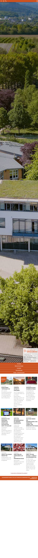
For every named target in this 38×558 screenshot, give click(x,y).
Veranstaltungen (19, 370)
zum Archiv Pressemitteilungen (19, 473)
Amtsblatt (19, 368)
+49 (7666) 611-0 (29, 356)
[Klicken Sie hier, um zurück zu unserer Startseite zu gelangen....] (30, 352)
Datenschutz (33, 478)
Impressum (34, 477)
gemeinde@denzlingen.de (31, 357)
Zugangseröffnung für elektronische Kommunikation (16, 477)
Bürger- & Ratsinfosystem (19, 372)
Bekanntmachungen (19, 366)
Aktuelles (19, 363)
